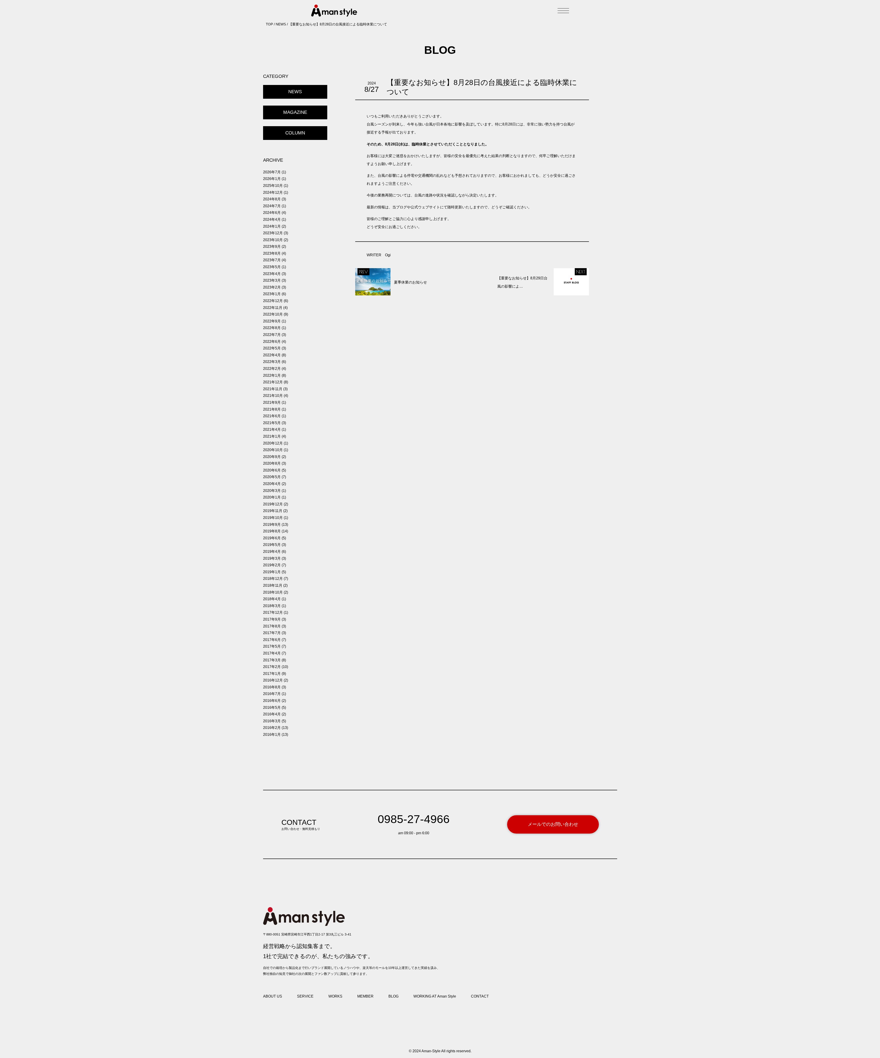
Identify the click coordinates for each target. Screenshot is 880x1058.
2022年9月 (272, 321)
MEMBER (365, 996)
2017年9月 (272, 619)
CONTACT (480, 996)
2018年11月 (272, 585)
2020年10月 (273, 450)
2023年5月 (272, 267)
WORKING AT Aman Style (434, 996)
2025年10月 (273, 186)
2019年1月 (272, 572)
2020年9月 (272, 457)
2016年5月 (272, 707)
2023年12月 (273, 233)
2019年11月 (272, 511)
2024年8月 (272, 199)
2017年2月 (272, 667)
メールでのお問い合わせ (553, 824)
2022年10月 (273, 314)
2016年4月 (272, 714)
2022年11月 (272, 308)
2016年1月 (272, 734)
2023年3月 (272, 280)
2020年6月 (272, 470)
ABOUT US (272, 996)
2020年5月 (272, 477)
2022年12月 (273, 301)
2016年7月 (272, 694)
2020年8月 (272, 463)
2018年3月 (272, 606)
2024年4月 (272, 219)
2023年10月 (273, 240)
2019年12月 (273, 504)
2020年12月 (273, 443)
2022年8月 (272, 328)
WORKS (335, 996)
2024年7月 (272, 206)
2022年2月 (272, 369)
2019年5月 (272, 545)
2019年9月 (272, 524)
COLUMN (295, 132)
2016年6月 (272, 701)
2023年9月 (272, 246)
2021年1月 (272, 436)
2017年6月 (272, 640)
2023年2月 (272, 287)
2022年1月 (272, 375)
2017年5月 (272, 646)
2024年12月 (273, 192)
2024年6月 (272, 213)
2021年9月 (272, 402)
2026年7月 (272, 172)
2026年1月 (272, 179)
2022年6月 (272, 342)
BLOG (393, 996)
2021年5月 (272, 423)
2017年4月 (272, 653)
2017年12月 (273, 612)
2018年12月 (273, 579)
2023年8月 (272, 253)
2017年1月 (272, 674)
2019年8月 (272, 531)
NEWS (295, 91)
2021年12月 (273, 382)
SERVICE (305, 996)
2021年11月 (272, 389)
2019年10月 (273, 518)
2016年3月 (272, 721)
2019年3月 (272, 558)
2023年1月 (272, 294)
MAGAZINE (295, 112)
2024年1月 (272, 226)
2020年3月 (272, 491)
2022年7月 (272, 335)
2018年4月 (272, 599)
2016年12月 (273, 680)
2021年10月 (273, 396)
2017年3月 (272, 660)
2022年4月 (272, 355)
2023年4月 (272, 274)
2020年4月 (272, 484)
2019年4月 (272, 552)
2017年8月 (272, 626)
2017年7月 (272, 633)
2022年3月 (272, 362)
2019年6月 (272, 538)
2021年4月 (272, 429)
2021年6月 (272, 416)
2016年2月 (272, 728)
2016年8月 (272, 687)
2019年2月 (272, 565)
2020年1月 (272, 497)
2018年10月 (273, 592)
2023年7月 (272, 260)
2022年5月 (272, 348)
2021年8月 (272, 409)
